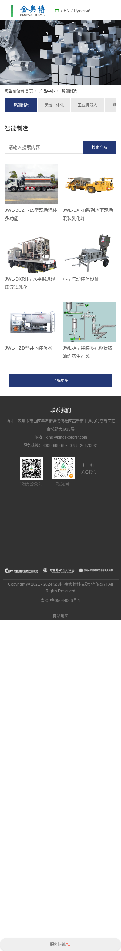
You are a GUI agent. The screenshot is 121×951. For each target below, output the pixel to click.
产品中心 (47, 91)
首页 (29, 91)
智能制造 (21, 105)
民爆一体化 (54, 105)
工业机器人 (87, 105)
